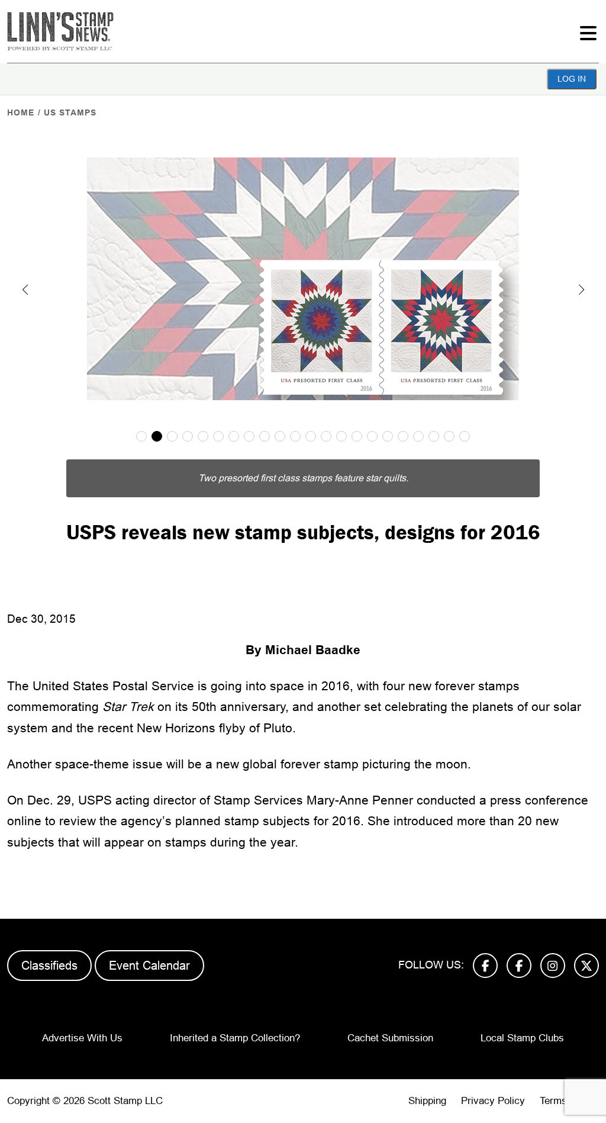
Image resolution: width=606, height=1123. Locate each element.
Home (20, 112)
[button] (25, 289)
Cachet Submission (390, 1038)
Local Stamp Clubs (522, 1038)
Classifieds (49, 965)
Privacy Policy (493, 1100)
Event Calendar (149, 965)
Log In (571, 78)
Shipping (427, 1100)
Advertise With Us (82, 1038)
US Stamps (70, 112)
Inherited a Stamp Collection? (235, 1038)
